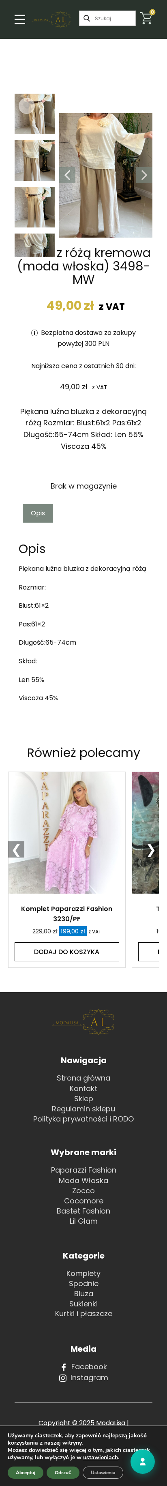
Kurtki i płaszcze (83, 1313)
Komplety (83, 1273)
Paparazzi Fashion (83, 1170)
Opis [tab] (38, 513)
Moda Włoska (83, 1180)
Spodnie (83, 1283)
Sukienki (83, 1304)
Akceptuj (25, 1472)
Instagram (88, 1377)
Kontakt (83, 1088)
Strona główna (83, 1078)
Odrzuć (63, 1472)
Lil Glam (84, 1221)
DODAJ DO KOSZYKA (66, 951)
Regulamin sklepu (83, 1109)
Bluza (83, 1294)
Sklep (83, 1099)
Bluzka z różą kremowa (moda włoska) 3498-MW (83, 266)
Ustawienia (103, 1472)
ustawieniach (100, 1457)
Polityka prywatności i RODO (83, 1119)
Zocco (83, 1191)
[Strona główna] (51, 19)
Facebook (88, 1367)
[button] (67, 175)
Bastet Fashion (83, 1211)
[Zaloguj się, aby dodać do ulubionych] (27, 106)
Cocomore (83, 1201)
